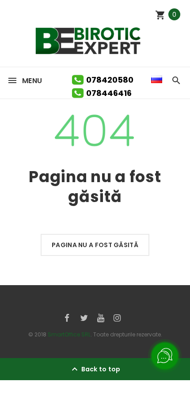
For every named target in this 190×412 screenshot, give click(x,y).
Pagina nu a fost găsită (95, 244)
